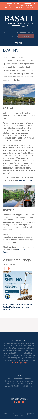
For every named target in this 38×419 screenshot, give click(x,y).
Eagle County (18, 6)
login (21, 416)
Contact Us (19, 391)
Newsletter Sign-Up (24, 33)
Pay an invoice (11, 36)
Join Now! (26, 36)
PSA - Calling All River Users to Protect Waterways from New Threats (17, 307)
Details (13, 362)
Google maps (22, 362)
